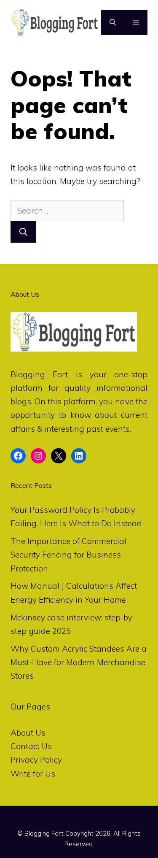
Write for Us (33, 774)
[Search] (23, 232)
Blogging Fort (39, 374)
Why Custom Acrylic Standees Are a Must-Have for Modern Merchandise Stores (79, 662)
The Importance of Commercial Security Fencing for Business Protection (68, 555)
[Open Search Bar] (112, 22)
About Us (28, 733)
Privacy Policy (36, 760)
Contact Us (31, 746)
